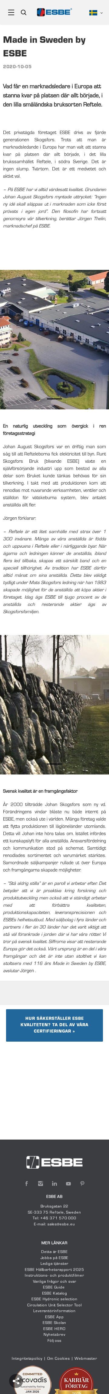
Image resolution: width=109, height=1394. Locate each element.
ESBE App (54, 1317)
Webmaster (85, 1359)
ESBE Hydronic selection (54, 1299)
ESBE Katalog (54, 1293)
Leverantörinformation (54, 1311)
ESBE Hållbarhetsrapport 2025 (54, 1270)
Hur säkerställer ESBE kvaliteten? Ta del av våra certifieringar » (54, 1025)
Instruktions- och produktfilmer (54, 1276)
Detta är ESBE (54, 1252)
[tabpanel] (54, 339)
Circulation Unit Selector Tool (54, 1305)
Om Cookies (58, 1359)
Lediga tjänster (55, 1264)
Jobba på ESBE (55, 1258)
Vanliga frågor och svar (54, 1282)
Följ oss (54, 1341)
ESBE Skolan (54, 1323)
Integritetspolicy (27, 1359)
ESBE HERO (54, 1329)
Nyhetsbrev (54, 1335)
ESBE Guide (54, 1287)
